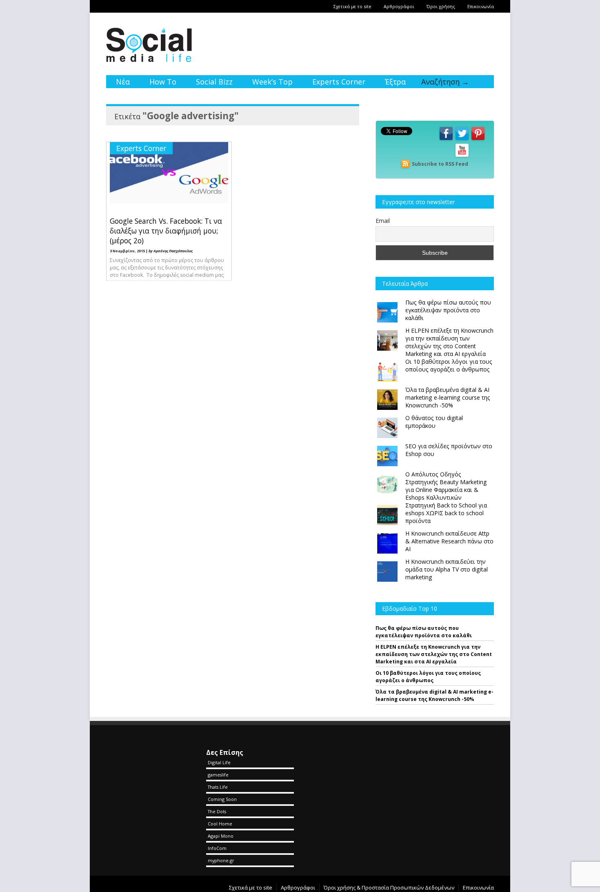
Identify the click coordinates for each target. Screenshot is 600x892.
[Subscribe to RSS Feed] (405, 164)
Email (383, 221)
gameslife (218, 775)
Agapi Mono (220, 836)
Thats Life (218, 787)
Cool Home (220, 824)
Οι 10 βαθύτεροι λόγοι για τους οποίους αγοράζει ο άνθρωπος (428, 677)
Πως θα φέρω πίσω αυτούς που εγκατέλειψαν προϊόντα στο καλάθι (424, 632)
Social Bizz (214, 82)
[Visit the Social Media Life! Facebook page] (446, 139)
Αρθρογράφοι (399, 6)
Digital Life (219, 762)
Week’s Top (272, 82)
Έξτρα (395, 82)
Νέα (123, 82)
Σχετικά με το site (352, 6)
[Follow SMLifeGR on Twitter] (462, 139)
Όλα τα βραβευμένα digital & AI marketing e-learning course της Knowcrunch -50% (434, 695)
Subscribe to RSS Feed (440, 164)
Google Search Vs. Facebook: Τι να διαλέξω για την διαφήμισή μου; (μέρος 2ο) (166, 230)
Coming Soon (222, 799)
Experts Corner (338, 82)
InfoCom (217, 848)
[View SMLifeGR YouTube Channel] (462, 156)
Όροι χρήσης (441, 6)
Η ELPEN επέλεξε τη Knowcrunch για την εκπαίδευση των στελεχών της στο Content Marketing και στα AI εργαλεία (434, 654)
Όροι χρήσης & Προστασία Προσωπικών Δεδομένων (389, 887)
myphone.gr (221, 860)
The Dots (217, 811)
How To (162, 82)
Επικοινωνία (480, 6)
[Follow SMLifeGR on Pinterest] (478, 139)
